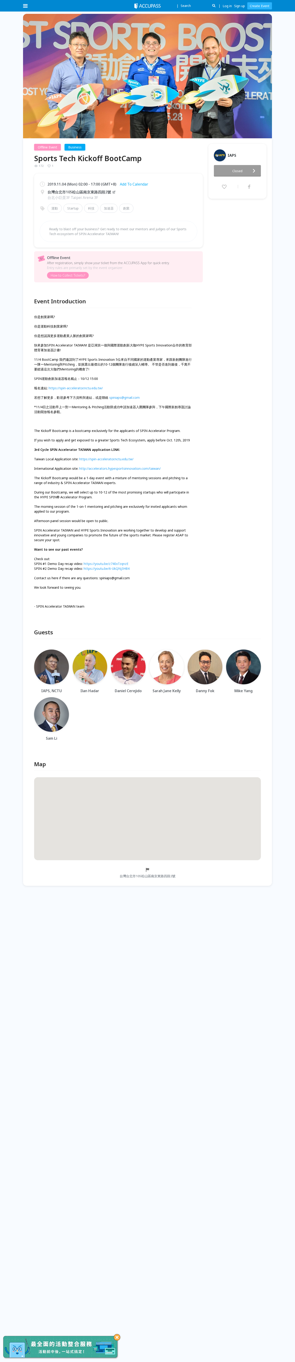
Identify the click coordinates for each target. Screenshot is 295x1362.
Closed (237, 171)
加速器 (109, 208)
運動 (54, 208)
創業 (126, 208)
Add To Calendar (134, 184)
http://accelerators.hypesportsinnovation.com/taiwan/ (120, 468)
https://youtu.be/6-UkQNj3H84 (107, 568)
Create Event (259, 6)
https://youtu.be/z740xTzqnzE (106, 563)
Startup (73, 208)
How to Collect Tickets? (68, 275)
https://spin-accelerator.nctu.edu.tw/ (76, 388)
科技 (91, 208)
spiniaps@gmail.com (124, 397)
